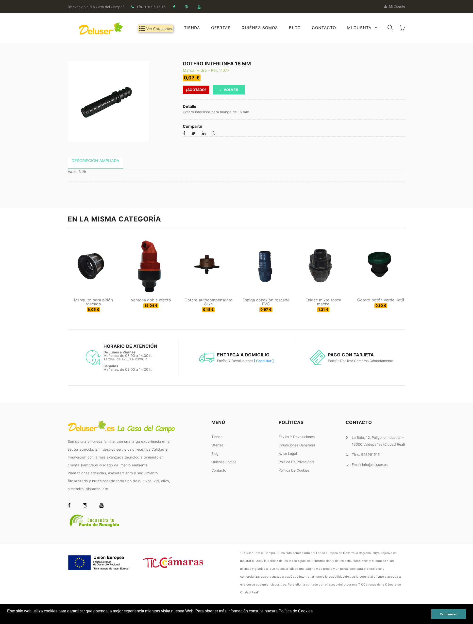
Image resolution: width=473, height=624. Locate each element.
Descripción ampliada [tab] (95, 160)
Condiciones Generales (297, 445)
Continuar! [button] (449, 614)
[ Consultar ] (264, 361)
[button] (8, 617)
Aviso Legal (288, 453)
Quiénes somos (223, 462)
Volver (230, 90)
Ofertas (221, 27)
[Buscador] (390, 27)
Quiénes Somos (260, 27)
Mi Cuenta (359, 27)
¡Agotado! (196, 90)
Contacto (324, 27)
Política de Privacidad (296, 462)
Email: (370, 464)
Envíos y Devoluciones (297, 437)
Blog (295, 27)
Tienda (192, 27)
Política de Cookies (294, 470)
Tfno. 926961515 (366, 454)
